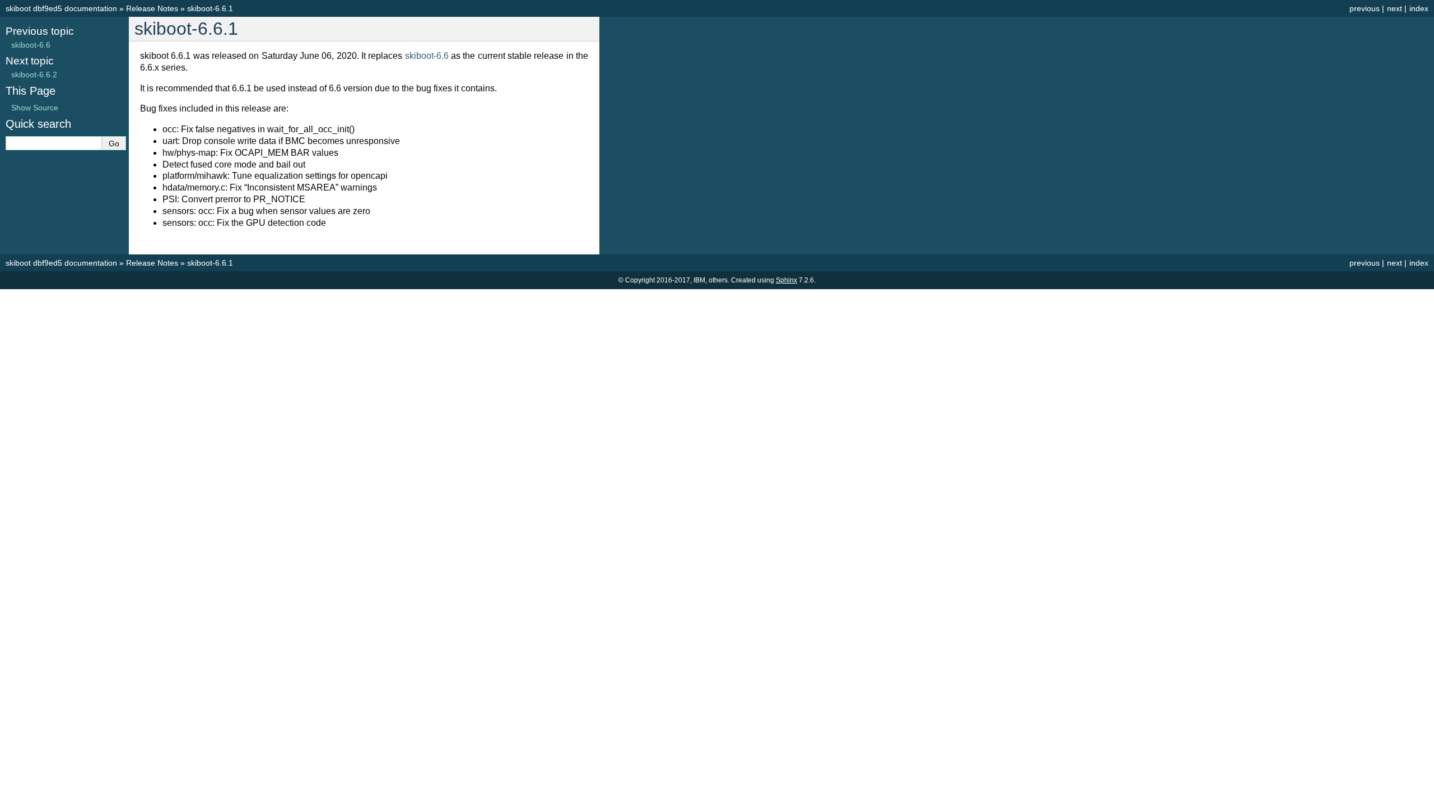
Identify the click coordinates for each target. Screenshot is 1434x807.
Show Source (34, 107)
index (1418, 8)
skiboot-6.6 (30, 44)
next (1394, 8)
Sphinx (786, 280)
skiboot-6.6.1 (210, 8)
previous (1364, 8)
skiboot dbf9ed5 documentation (61, 8)
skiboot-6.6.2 (34, 74)
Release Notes (152, 8)
